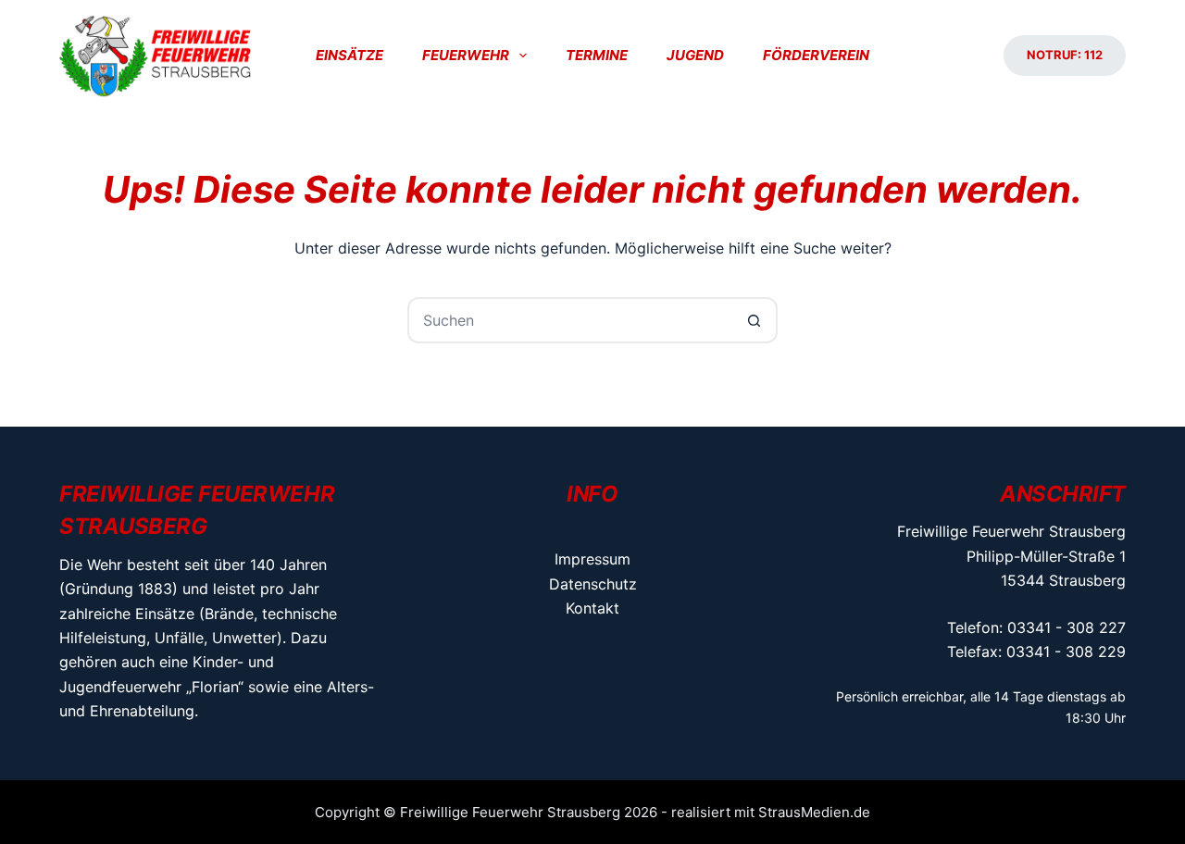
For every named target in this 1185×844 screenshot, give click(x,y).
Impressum (592, 559)
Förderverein (816, 55)
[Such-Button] (754, 320)
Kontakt (592, 608)
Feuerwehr (465, 55)
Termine (597, 55)
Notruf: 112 (1065, 54)
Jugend (695, 55)
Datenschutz (593, 584)
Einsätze (349, 55)
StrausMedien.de (814, 812)
